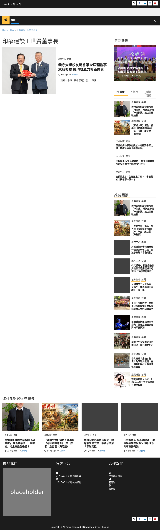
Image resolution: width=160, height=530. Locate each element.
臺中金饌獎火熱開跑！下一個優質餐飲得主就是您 (135, 70)
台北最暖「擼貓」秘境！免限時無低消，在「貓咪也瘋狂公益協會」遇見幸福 (142, 363)
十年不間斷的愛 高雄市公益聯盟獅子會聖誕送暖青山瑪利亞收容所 (142, 305)
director (75, 74)
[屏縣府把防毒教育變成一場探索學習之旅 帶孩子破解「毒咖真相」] (122, 247)
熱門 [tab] (135, 91)
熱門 (146, 58)
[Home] (6, 19)
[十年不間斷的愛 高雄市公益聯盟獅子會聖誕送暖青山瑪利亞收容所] (122, 304)
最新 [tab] (122, 91)
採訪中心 (137, 75)
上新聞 (24, 450)
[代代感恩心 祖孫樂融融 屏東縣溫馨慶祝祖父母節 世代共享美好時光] (122, 266)
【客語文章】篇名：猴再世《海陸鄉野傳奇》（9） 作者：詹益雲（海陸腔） (142, 129)
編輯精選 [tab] (148, 93)
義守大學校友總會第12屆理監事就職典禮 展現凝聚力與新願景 (82, 67)
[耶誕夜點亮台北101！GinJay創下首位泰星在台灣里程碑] (122, 380)
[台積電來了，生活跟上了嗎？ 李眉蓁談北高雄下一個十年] (122, 285)
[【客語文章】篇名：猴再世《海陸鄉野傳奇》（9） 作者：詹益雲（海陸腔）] (122, 127)
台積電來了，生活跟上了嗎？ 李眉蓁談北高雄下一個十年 (134, 178)
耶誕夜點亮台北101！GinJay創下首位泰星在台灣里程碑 (142, 382)
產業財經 (135, 102)
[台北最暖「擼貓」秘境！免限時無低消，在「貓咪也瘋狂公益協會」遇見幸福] (122, 360)
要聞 (13, 20)
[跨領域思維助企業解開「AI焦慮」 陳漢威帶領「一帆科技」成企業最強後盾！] (122, 109)
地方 (120, 58)
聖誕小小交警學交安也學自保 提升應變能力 (142, 343)
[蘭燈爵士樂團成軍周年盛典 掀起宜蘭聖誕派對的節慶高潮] (122, 322)
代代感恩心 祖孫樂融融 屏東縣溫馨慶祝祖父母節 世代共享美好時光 (135, 162)
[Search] (155, 21)
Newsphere (89, 526)
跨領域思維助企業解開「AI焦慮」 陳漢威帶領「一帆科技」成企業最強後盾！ (142, 111)
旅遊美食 (138, 58)
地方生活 (62, 59)
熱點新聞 (122, 62)
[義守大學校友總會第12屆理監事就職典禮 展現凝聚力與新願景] (29, 70)
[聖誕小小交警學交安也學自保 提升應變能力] (122, 341)
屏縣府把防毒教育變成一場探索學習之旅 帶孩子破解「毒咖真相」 (134, 147)
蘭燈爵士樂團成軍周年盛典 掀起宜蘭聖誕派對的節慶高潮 (142, 324)
